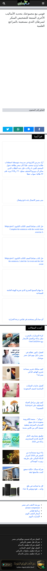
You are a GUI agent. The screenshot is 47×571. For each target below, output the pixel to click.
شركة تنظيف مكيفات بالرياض (28, 551)
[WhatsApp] (18, 129)
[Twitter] (8, 129)
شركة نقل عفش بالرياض (30, 542)
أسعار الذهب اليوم (32, 514)
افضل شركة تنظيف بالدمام (29, 545)
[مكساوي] (23, 2)
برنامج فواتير (35, 511)
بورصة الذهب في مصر (31, 505)
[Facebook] (39, 129)
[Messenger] (29, 129)
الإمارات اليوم (34, 516)
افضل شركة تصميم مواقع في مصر (26, 539)
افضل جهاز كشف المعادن (29, 548)
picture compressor (32, 508)
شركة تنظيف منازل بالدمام (29, 554)
